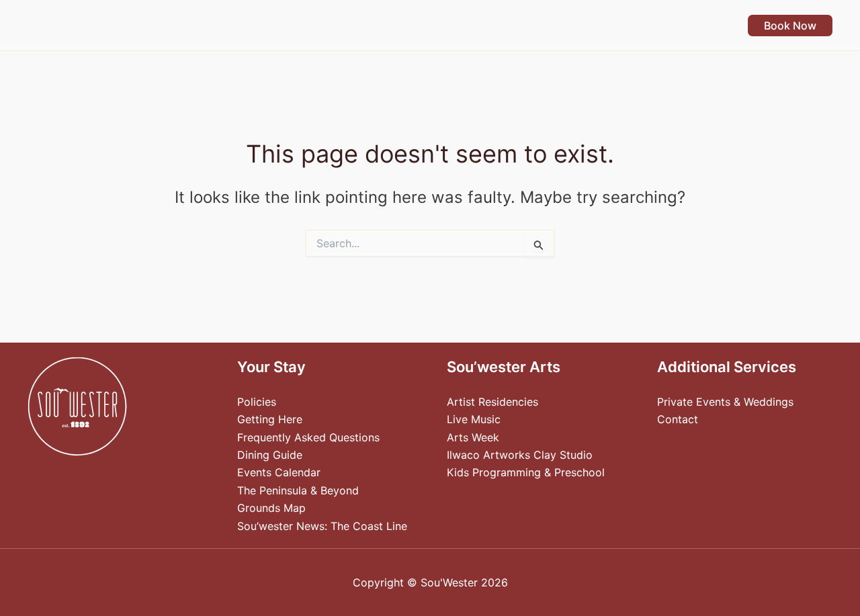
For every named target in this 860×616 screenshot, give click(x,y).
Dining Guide (269, 454)
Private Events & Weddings (725, 401)
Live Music (474, 419)
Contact (677, 419)
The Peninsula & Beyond (298, 490)
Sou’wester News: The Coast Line (322, 526)
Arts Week (473, 437)
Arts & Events (515, 25)
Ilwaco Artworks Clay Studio (520, 454)
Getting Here (269, 419)
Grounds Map (271, 508)
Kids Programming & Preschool (526, 472)
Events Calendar (278, 472)
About (694, 25)
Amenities (421, 25)
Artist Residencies (492, 401)
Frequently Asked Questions (308, 437)
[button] (368, 25)
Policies (256, 401)
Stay (350, 25)
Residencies (614, 25)
